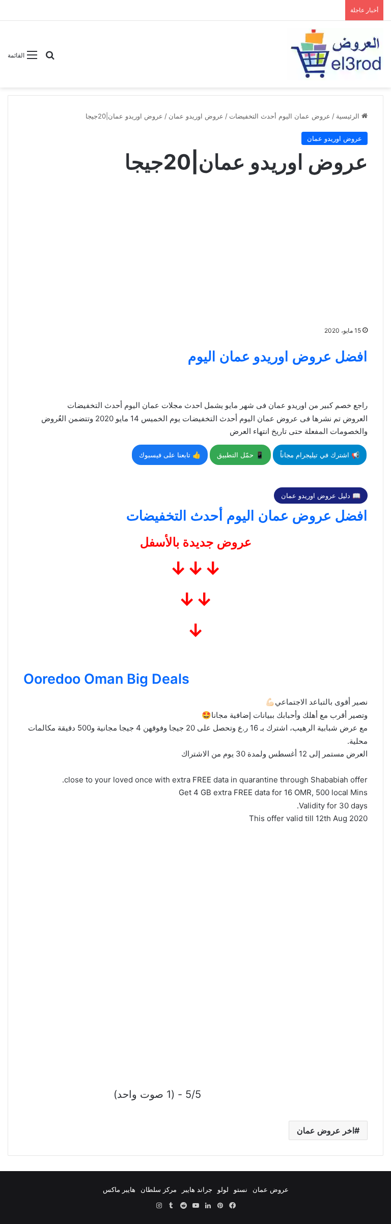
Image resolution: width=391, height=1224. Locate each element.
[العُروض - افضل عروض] (335, 54)
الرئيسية (348, 116)
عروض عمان (271, 1189)
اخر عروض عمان (325, 1130)
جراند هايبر (197, 1189)
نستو (240, 1189)
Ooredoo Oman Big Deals (106, 679)
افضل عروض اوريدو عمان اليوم (278, 356)
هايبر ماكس (119, 1189)
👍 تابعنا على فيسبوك (170, 455)
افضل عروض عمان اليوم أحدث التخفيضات (247, 515)
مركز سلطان (159, 1189)
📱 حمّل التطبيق (240, 455)
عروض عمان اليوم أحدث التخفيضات (279, 116)
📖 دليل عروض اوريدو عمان (320, 495)
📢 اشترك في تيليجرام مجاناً (319, 455)
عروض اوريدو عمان (196, 116)
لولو (223, 1189)
